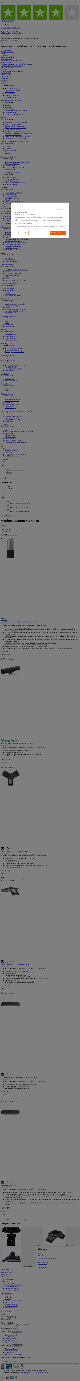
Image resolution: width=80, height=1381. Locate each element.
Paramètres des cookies (21, 233)
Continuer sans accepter (61, 209)
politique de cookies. (25, 227)
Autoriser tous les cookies (58, 233)
